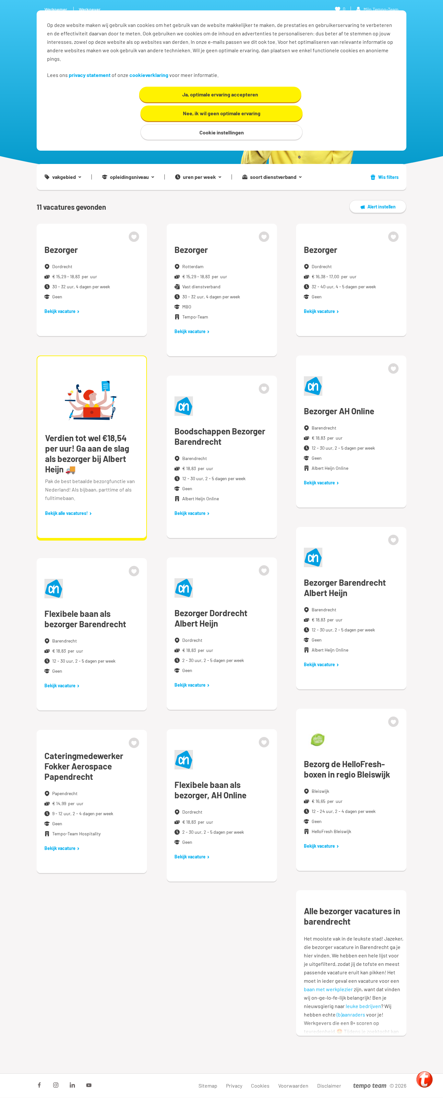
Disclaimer (329, 1085)
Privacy (234, 1085)
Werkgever (90, 9)
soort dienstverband (273, 177)
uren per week (199, 177)
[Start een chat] (424, 1079)
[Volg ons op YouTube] (88, 1085)
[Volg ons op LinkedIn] (72, 1085)
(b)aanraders (351, 1014)
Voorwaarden (293, 1085)
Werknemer (55, 9)
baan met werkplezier (328, 989)
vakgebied (64, 177)
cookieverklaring (148, 75)
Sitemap (207, 1085)
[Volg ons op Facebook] (39, 1085)
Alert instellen (381, 206)
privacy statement (90, 75)
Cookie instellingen (221, 132)
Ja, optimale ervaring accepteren (220, 94)
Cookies (260, 1085)
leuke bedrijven (363, 1006)
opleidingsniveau (129, 177)
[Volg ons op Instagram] (55, 1085)
